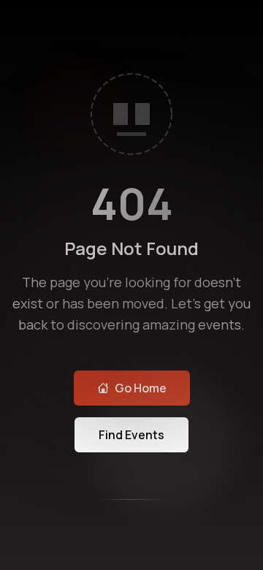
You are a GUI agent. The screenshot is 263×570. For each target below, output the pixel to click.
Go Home (141, 388)
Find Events (131, 435)
